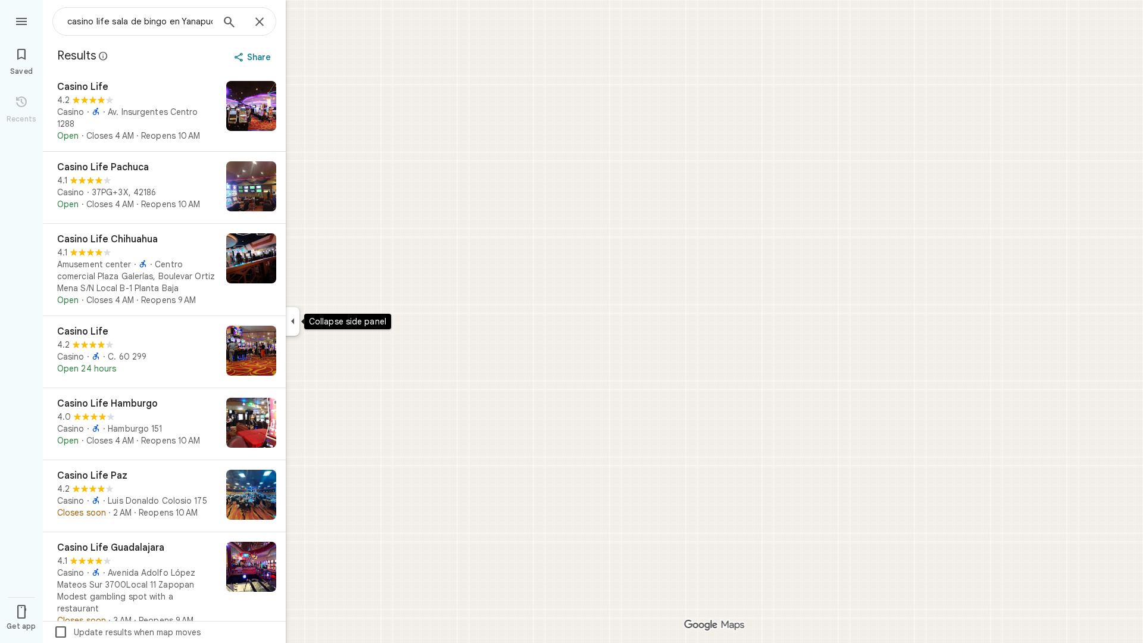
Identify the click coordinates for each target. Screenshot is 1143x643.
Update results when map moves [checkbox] (127, 632)
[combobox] (140, 21)
